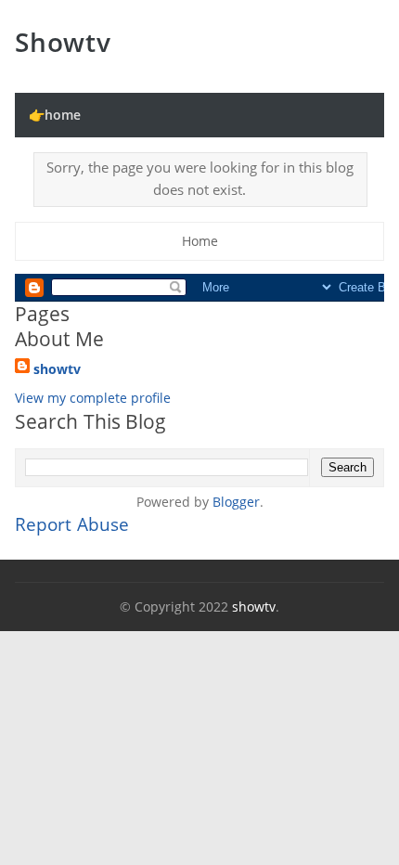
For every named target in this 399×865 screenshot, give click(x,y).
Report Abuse (72, 524)
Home (200, 241)
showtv (63, 41)
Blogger (236, 501)
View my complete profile (93, 398)
